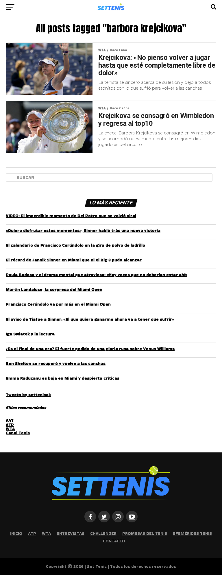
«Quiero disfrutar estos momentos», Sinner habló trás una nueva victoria (83, 230)
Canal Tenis (18, 433)
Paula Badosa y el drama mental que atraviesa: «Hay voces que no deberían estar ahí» (96, 275)
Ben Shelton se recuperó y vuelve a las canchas (56, 363)
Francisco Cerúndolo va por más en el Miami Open (58, 304)
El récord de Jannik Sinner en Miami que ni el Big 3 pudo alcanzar (74, 260)
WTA (10, 429)
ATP (10, 425)
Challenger (103, 533)
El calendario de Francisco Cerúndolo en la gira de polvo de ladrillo (75, 245)
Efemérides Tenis (192, 533)
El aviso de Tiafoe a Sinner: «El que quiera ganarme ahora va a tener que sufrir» (90, 319)
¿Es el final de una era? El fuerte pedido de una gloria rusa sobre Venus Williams (90, 349)
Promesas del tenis (144, 533)
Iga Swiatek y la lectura (30, 334)
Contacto (114, 541)
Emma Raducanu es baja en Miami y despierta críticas (62, 378)
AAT (10, 420)
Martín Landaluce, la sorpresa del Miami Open (54, 289)
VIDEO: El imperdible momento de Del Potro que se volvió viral (71, 216)
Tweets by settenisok (28, 394)
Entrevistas (70, 533)
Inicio (16, 533)
